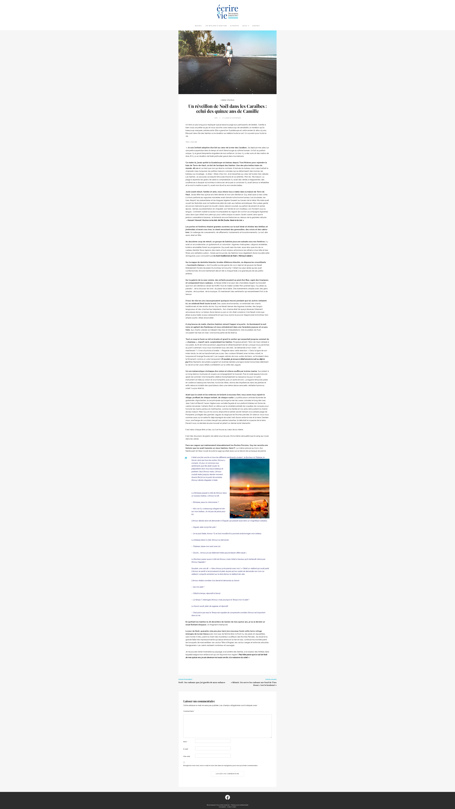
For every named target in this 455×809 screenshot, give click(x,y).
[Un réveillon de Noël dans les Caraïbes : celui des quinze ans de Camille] (227, 62)
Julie (215, 118)
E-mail (186, 749)
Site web (186, 756)
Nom (185, 742)
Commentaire (189, 711)
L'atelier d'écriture (227, 100)
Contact (256, 26)
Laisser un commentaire (233, 118)
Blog (245, 26)
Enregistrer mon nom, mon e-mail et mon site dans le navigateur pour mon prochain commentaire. (220, 765)
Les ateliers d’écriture (216, 26)
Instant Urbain (231, 807)
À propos (234, 26)
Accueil (198, 26)
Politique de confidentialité (239, 805)
